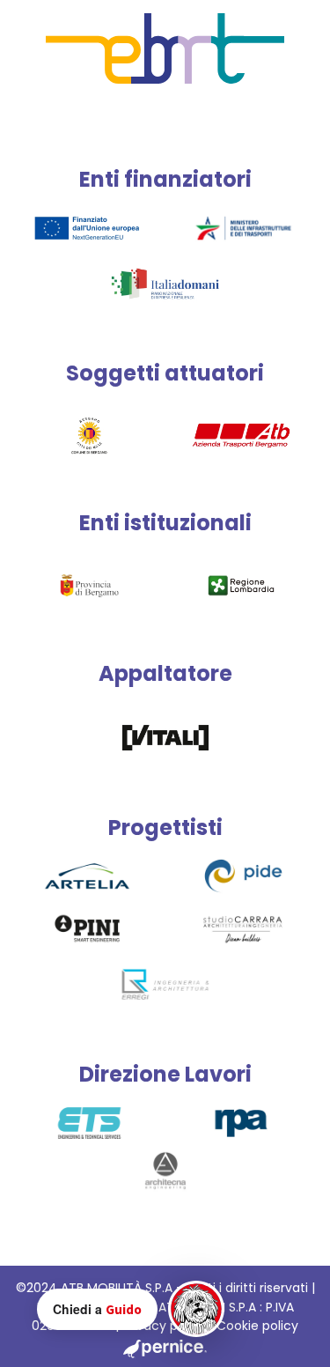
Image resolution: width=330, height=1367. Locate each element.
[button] (130, 1309)
